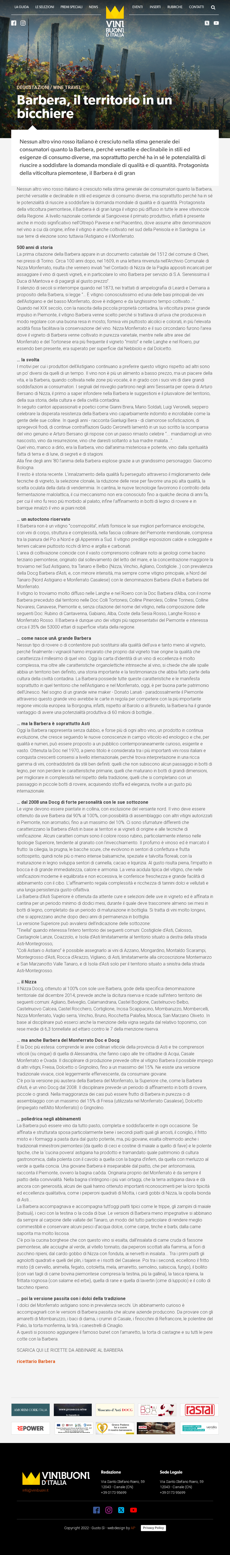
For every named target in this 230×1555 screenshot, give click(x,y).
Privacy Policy (153, 1528)
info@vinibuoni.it (35, 1490)
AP (133, 1528)
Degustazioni (33, 87)
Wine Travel (67, 87)
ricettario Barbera (36, 1361)
